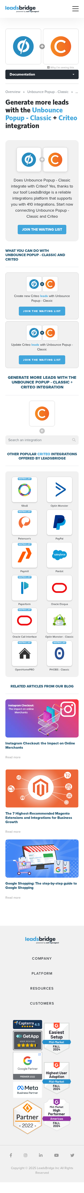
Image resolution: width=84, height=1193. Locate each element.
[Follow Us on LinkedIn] (41, 1155)
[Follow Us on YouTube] (56, 1155)
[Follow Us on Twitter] (72, 1155)
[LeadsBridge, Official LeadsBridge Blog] (22, 8)
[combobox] (42, 440)
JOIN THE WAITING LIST (42, 229)
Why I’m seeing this (62, 67)
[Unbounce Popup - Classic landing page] (23, 46)
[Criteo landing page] (61, 46)
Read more (13, 757)
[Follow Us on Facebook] (11, 1155)
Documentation (22, 74)
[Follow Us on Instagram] (25, 1155)
